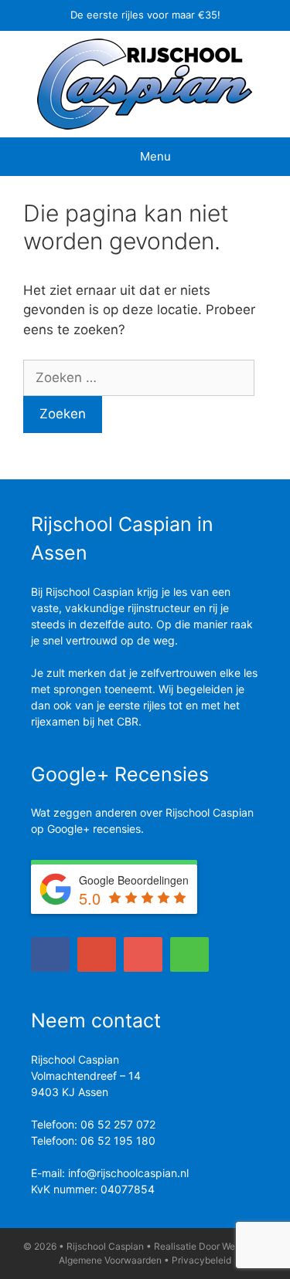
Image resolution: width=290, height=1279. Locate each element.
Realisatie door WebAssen (210, 1246)
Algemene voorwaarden (110, 1260)
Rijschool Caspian (105, 1246)
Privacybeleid (201, 1260)
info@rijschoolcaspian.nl (128, 1172)
